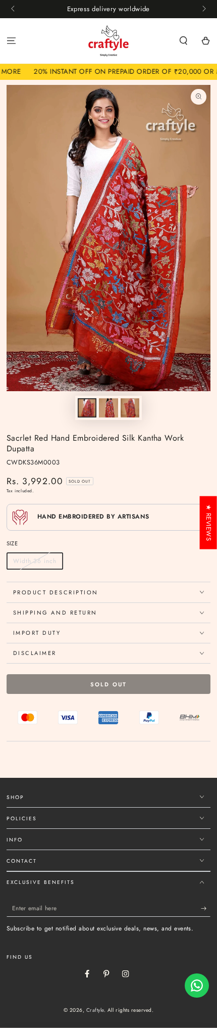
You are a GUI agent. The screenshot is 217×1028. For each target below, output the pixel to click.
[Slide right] (203, 9)
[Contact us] (197, 985)
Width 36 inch (34, 560)
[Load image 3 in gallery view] (130, 407)
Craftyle (95, 1010)
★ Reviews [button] (208, 522)
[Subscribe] (206, 908)
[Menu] (11, 41)
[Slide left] (14, 9)
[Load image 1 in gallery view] (87, 407)
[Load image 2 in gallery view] (108, 407)
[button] (184, 41)
